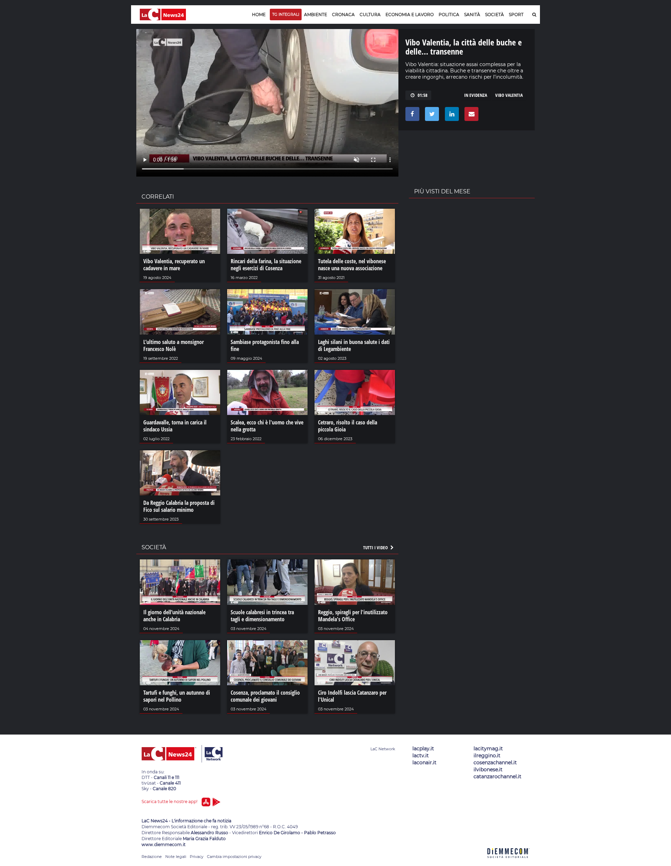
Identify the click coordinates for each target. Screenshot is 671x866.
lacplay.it (423, 748)
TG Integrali (285, 14)
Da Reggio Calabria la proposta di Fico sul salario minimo (179, 506)
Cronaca (343, 14)
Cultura (370, 14)
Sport (516, 14)
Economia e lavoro (409, 14)
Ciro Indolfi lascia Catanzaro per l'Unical (352, 696)
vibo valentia (509, 95)
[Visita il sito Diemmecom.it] (508, 862)
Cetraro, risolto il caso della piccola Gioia (347, 425)
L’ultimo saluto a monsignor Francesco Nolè (173, 345)
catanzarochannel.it (497, 776)
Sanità (472, 14)
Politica (449, 14)
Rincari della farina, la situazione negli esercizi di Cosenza (266, 264)
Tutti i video (376, 547)
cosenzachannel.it (495, 762)
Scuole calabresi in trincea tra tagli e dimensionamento (262, 615)
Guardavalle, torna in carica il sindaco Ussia (175, 425)
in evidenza (475, 95)
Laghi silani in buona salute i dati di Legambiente (354, 345)
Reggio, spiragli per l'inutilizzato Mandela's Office (353, 615)
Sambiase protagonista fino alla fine (265, 345)
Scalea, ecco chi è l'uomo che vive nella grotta (267, 425)
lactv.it (420, 755)
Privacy (196, 856)
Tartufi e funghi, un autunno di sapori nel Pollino (176, 696)
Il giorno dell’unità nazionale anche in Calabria (174, 615)
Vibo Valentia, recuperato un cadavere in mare (174, 264)
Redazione (152, 856)
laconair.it (424, 762)
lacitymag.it (488, 748)
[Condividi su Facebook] (411, 115)
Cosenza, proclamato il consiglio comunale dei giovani (265, 696)
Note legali (175, 856)
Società (494, 14)
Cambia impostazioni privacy (234, 856)
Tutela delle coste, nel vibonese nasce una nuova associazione (352, 264)
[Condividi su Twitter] (430, 115)
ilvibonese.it (488, 769)
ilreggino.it (487, 755)
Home (259, 14)
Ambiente (315, 14)
